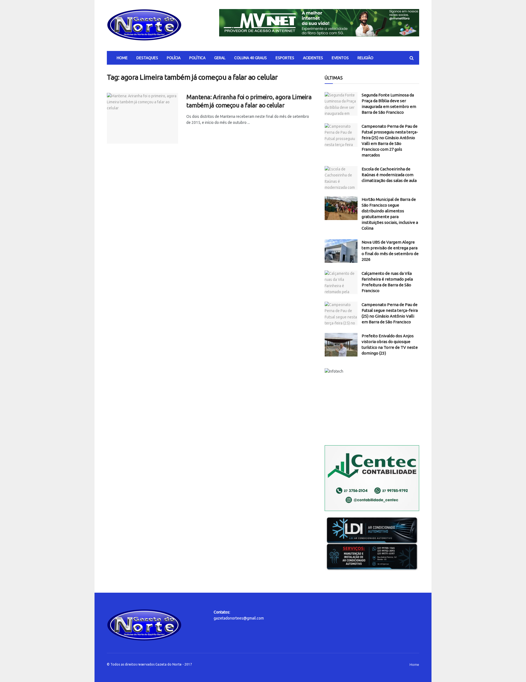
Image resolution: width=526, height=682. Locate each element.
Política (197, 58)
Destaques (147, 58)
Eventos (340, 58)
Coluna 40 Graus (250, 58)
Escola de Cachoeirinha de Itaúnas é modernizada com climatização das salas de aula (389, 175)
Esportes (285, 58)
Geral (219, 58)
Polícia (174, 58)
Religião (365, 58)
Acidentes (313, 58)
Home (122, 58)
